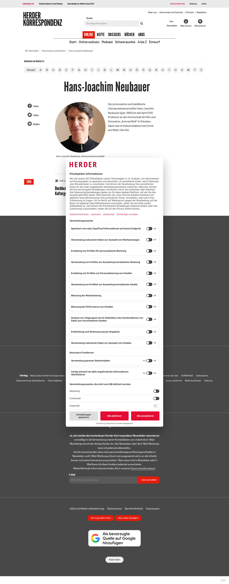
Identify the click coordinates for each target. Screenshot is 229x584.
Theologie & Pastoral (51, 3)
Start (72, 42)
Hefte (101, 34)
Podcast (107, 42)
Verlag (193, 3)
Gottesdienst (202, 375)
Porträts (190, 12)
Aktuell (31, 70)
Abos (141, 34)
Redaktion (201, 12)
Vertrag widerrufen (101, 518)
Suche (89, 18)
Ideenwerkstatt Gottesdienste (30, 380)
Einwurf (154, 42)
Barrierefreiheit (134, 508)
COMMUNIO (187, 375)
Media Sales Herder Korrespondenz (47, 375)
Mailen (36, 124)
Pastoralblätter (55, 380)
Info (204, 3)
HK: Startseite (31, 50)
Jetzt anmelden (149, 479)
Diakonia (208, 380)
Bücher (129, 34)
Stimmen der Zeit (170, 375)
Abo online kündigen (128, 518)
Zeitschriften (177, 3)
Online (88, 34)
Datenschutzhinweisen (143, 468)
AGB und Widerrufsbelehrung (87, 508)
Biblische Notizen (193, 380)
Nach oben (114, 559)
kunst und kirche (174, 380)
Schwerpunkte (125, 42)
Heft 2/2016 (65, 180)
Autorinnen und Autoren (171, 12)
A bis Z (142, 42)
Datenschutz (114, 508)
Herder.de (28, 3)
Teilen (36, 106)
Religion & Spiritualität (80, 3)
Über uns (152, 12)
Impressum (153, 508)
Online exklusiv (89, 42)
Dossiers (114, 34)
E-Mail (72, 474)
